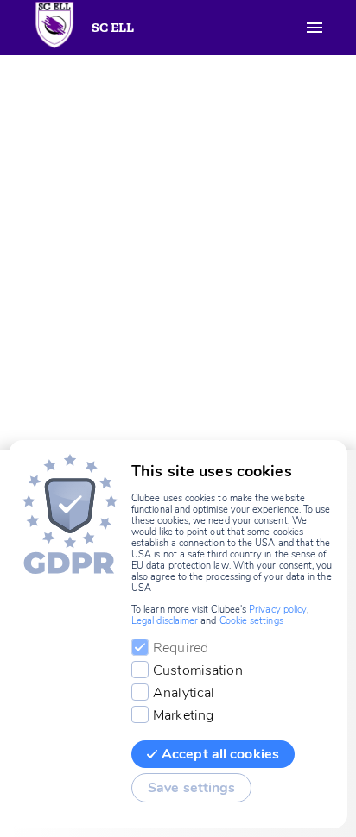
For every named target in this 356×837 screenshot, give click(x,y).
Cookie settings (251, 620)
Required (180, 648)
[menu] (314, 27)
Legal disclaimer (164, 620)
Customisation (198, 670)
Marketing (183, 715)
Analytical (183, 693)
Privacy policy (278, 609)
